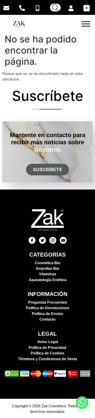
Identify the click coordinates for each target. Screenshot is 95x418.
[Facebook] (32, 240)
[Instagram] (52, 240)
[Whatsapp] (82, 402)
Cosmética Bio (47, 263)
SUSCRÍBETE (47, 169)
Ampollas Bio (47, 268)
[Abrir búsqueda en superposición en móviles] (55, 7)
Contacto (47, 319)
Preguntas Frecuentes (47, 302)
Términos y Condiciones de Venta (47, 359)
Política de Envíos (47, 314)
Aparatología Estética (47, 280)
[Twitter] (42, 240)
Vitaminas (47, 274)
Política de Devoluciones (47, 308)
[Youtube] (63, 240)
